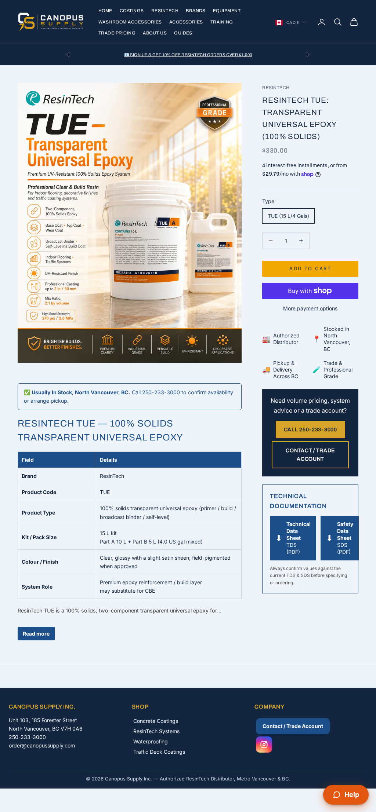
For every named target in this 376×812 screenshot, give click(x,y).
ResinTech (164, 10)
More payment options (310, 308)
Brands (196, 10)
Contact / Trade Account (310, 455)
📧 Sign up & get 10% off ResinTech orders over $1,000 (188, 54)
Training (221, 22)
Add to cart (310, 268)
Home (105, 10)
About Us (155, 33)
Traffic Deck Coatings (159, 752)
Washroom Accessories (130, 22)
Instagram (264, 744)
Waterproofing (150, 741)
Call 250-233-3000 (310, 429)
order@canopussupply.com (42, 745)
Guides (183, 33)
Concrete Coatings (155, 721)
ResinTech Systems (156, 731)
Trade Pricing (116, 33)
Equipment (227, 10)
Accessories (186, 22)
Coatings (132, 10)
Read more (36, 633)
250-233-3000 (27, 737)
